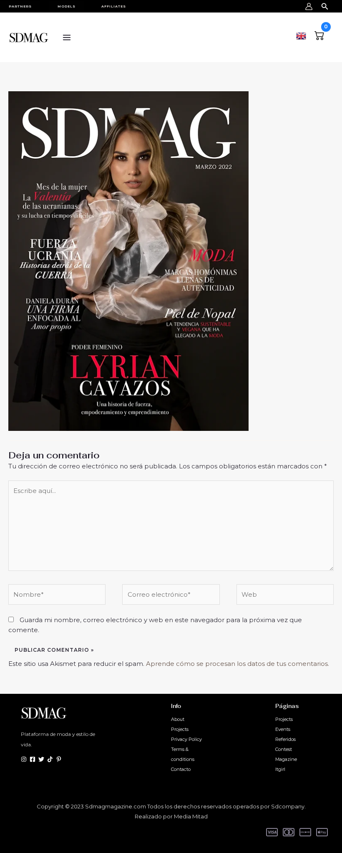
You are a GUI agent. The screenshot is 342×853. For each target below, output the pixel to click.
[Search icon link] (325, 5)
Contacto (181, 769)
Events (282, 729)
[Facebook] (32, 759)
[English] (301, 35)
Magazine (286, 759)
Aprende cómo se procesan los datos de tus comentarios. (237, 664)
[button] (24, 6)
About (177, 719)
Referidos (285, 739)
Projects (180, 729)
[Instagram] (24, 759)
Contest (283, 749)
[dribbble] (59, 759)
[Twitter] (41, 759)
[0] (319, 34)
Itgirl (280, 769)
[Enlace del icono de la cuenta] (309, 6)
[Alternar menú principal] (66, 37)
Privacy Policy (186, 739)
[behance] (50, 759)
